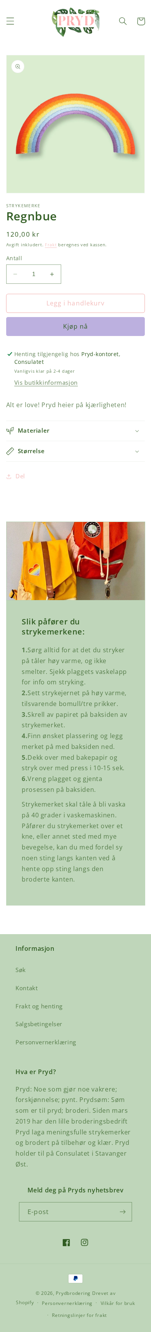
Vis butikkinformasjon (46, 382)
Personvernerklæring (45, 1042)
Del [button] (20, 476)
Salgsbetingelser (38, 1024)
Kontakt (26, 988)
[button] (10, 21)
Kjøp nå (75, 326)
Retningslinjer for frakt (79, 1315)
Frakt (51, 244)
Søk (20, 970)
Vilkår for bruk (118, 1303)
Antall (14, 258)
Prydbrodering (73, 1293)
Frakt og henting (39, 1006)
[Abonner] (122, 1211)
